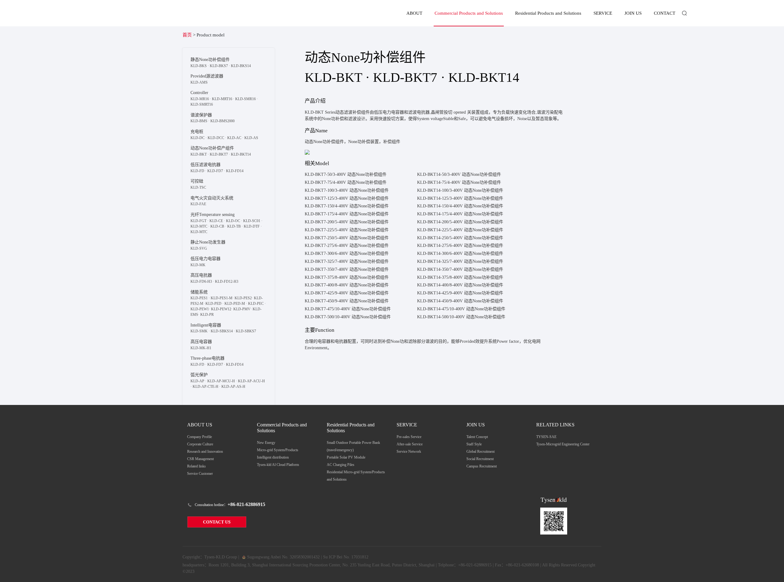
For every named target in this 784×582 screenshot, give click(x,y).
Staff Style (474, 444)
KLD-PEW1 (199, 309)
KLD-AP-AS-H (233, 386)
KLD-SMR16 (245, 99)
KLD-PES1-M (221, 298)
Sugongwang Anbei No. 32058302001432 (283, 557)
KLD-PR (207, 314)
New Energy (266, 442)
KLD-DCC (216, 138)
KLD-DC (197, 138)
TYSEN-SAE (546, 437)
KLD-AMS (199, 82)
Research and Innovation (205, 451)
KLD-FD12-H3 (226, 281)
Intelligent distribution (273, 457)
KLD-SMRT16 (201, 104)
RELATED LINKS (555, 424)
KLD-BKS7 (219, 66)
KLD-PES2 (243, 298)
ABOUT (414, 13)
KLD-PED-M (234, 303)
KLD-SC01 (251, 221)
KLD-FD (197, 171)
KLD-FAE (198, 204)
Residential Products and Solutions (548, 13)
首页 (187, 34)
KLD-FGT (198, 221)
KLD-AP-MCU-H (221, 381)
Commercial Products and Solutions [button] (469, 13)
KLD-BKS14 (241, 66)
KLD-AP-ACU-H (251, 381)
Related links (196, 466)
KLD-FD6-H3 (201, 281)
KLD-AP (197, 381)
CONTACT (664, 13)
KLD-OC (233, 221)
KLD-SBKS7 (246, 331)
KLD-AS (251, 138)
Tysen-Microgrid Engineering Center (563, 444)
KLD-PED (213, 303)
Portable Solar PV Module (346, 457)
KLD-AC (234, 138)
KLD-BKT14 (241, 154)
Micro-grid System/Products (277, 450)
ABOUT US (199, 424)
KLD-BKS (198, 66)
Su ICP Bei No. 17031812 (345, 557)
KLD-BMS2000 (222, 121)
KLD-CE (216, 221)
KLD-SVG (198, 248)
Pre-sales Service (409, 437)
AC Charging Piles (340, 465)
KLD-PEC (256, 303)
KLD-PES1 (199, 298)
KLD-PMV (242, 309)
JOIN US (633, 13)
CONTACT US (217, 522)
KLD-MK (197, 265)
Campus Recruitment (481, 466)
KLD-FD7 (215, 171)
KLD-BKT (198, 154)
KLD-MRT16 (222, 99)
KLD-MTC (198, 226)
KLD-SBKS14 (222, 331)
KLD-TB (234, 226)
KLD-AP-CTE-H (205, 386)
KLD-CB (217, 226)
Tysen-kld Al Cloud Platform (278, 465)
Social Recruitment (480, 459)
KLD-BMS (198, 121)
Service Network (409, 451)
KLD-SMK (199, 331)
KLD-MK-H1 (200, 348)
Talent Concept (477, 437)
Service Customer (200, 473)
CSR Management (200, 459)
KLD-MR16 (199, 99)
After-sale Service (410, 444)
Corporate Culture (200, 444)
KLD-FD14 (234, 171)
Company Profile (199, 437)
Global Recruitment (480, 451)
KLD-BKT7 (219, 154)
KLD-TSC (198, 187)
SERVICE (603, 13)
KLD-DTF (252, 226)
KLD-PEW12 (221, 309)
